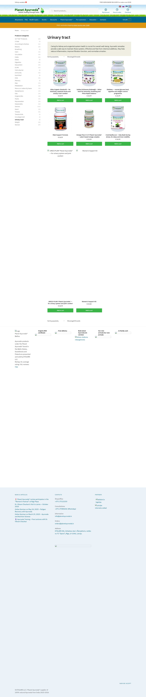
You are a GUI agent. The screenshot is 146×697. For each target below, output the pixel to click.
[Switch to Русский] (123, 6)
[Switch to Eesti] (126, 6)
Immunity (18, 73)
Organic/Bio (19, 96)
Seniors (17, 106)
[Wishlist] (70, 63)
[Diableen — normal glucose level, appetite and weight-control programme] (118, 73)
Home (17, 30)
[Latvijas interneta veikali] (113, 506)
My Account (105, 12)
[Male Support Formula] (60, 119)
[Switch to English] (130, 6)
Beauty (17, 47)
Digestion (18, 62)
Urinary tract (19, 120)
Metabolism (19, 86)
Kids (16, 78)
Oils (16, 93)
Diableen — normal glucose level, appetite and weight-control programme (118, 91)
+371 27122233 (61, 501)
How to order (117, 12)
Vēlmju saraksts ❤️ (21, 2)
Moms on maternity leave (23, 88)
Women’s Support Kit (89, 301)
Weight (17, 122)
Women (17, 125)
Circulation (18, 54)
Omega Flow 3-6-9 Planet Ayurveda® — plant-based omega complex (89, 136)
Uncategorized (20, 117)
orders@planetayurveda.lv (64, 524)
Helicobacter (19, 70)
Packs (17, 99)
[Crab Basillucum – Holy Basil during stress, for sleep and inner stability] (118, 119)
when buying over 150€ (81, 25)
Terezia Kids (19, 114)
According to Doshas (22, 44)
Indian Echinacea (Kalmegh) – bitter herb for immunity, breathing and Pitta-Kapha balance (89, 91)
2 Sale (17, 41)
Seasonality (19, 104)
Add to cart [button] (60, 100)
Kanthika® (18, 75)
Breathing (18, 49)
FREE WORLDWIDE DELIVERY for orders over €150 (115, 2)
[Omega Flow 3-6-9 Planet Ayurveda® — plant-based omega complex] (89, 119)
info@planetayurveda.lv (63, 516)
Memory (17, 80)
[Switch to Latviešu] (120, 6)
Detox (17, 60)
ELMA (17, 67)
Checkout (128, 12)
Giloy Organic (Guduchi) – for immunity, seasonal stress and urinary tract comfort (60, 91)
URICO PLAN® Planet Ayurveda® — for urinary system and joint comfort (60, 302)
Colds (17, 57)
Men (16, 83)
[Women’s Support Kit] (89, 224)
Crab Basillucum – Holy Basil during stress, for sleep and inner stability (118, 136)
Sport (17, 109)
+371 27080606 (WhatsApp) (65, 509)
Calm (16, 52)
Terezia (17, 112)
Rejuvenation (19, 101)
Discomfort (18, 65)
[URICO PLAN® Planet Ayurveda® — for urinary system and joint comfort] (60, 224)
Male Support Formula (60, 135)
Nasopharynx (19, 91)
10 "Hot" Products (21, 39)
